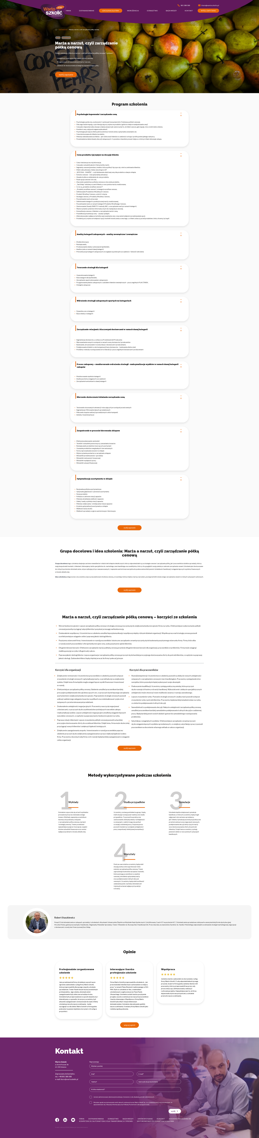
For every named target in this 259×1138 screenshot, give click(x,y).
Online (58, 37)
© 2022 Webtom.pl (70, 1127)
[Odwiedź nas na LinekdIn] (65, 1120)
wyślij (173, 1111)
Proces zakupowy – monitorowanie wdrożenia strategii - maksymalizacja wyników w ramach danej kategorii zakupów (127, 365)
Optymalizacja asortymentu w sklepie (95, 479)
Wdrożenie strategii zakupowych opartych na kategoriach (104, 301)
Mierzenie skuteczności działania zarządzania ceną (101, 397)
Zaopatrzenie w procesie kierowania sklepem (98, 431)
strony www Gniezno (82, 1127)
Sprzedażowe (63, 29)
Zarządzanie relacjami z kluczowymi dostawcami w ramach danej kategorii (112, 329)
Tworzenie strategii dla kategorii (92, 267)
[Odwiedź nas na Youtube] (73, 1120)
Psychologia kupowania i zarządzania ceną (97, 114)
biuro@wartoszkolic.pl (69, 1079)
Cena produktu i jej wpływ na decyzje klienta (98, 155)
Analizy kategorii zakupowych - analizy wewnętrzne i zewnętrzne (107, 234)
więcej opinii (129, 1025)
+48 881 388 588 (65, 1076)
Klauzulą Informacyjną (113, 1104)
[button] (68, 11)
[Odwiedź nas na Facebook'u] (57, 1120)
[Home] (56, 30)
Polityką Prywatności (130, 1104)
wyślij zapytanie (66, 74)
